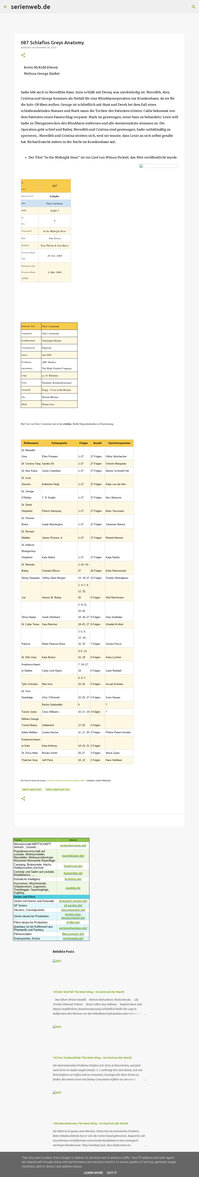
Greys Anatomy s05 (58, 789)
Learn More (93, 1173)
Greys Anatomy (31, 789)
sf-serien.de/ (73, 905)
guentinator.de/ (73, 855)
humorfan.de (73, 873)
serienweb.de (30, 6)
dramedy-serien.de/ (73, 901)
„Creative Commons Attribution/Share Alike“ (66, 780)
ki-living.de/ (73, 879)
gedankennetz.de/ (73, 845)
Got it (112, 1173)
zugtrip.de (73, 888)
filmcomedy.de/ (73, 934)
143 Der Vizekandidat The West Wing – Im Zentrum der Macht (92, 1057)
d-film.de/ (73, 922)
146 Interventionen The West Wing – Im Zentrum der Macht (90, 1123)
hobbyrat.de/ (73, 866)
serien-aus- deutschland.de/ (73, 916)
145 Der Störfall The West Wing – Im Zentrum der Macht (88, 991)
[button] (23, 55)
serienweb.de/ (73, 938)
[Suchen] (55, 6)
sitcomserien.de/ (73, 910)
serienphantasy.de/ (73, 928)
